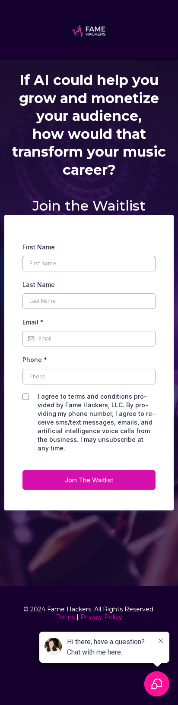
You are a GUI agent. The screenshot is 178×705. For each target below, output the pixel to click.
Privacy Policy (101, 617)
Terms (65, 617)
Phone (34, 359)
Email (33, 322)
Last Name (38, 284)
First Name (38, 247)
